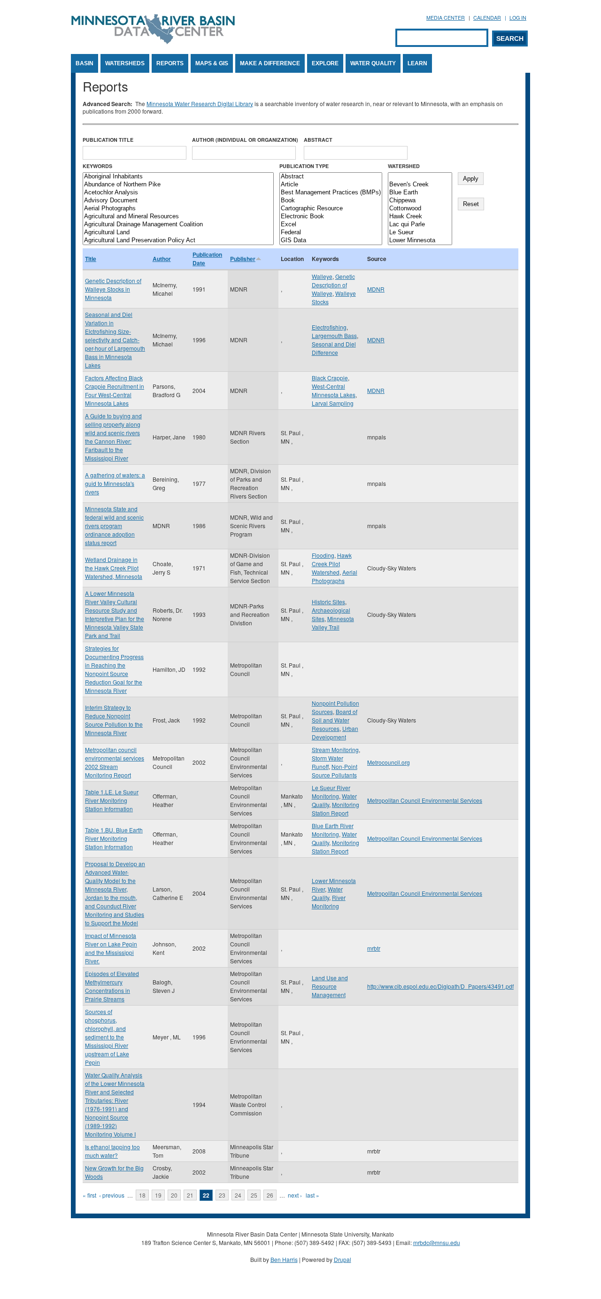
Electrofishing (329, 327)
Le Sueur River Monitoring (331, 792)
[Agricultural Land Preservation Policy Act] (178, 241)
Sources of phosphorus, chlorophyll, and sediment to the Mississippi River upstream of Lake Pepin (107, 1036)
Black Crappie (330, 378)
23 (222, 1195)
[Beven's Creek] (420, 185)
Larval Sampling (333, 403)
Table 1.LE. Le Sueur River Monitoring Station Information (112, 800)
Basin (84, 63)
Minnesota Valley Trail (333, 623)
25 (254, 1195)
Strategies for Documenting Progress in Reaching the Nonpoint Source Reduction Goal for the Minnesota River (114, 669)
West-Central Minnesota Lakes (333, 390)
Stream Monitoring (335, 749)
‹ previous (111, 1195)
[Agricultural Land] (178, 233)
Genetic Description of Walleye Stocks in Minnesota (113, 289)
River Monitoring (329, 901)
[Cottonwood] (420, 209)
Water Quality (373, 63)
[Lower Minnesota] (420, 241)
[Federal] (331, 233)
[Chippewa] (420, 201)
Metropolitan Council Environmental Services (424, 800)
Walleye (322, 276)
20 (174, 1195)
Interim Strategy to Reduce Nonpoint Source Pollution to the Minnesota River (114, 720)
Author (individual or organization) (245, 139)
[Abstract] (331, 177)
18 (142, 1195)
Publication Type (304, 165)
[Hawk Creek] (420, 217)
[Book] (331, 201)
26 (270, 1195)
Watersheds (125, 63)
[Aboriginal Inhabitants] (178, 177)
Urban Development (335, 732)
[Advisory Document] (178, 201)
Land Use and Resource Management (330, 986)
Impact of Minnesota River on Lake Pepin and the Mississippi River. (111, 948)
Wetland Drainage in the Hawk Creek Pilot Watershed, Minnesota (113, 567)
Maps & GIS (211, 63)
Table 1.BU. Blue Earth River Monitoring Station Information (114, 838)
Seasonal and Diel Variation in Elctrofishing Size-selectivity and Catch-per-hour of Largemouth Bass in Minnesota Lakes (115, 339)
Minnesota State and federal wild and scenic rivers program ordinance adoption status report (114, 525)
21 (190, 1195)
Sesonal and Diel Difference (334, 348)
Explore (325, 63)
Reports (170, 63)
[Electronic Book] (331, 217)
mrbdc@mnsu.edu (436, 1242)
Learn (417, 63)
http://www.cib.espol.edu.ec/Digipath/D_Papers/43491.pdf (440, 986)
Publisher (242, 258)
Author (162, 258)
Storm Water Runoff (327, 762)
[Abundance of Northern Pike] (178, 185)
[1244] (420, 177)
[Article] (331, 185)
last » (312, 1195)
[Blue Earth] (420, 193)
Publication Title (108, 139)
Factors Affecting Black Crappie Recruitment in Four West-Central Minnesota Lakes (114, 390)
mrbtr (373, 948)
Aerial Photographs (334, 576)
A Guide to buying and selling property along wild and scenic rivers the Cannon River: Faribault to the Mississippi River (113, 437)
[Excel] (331, 225)
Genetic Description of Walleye (333, 284)
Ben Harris (284, 1259)
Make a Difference (270, 63)
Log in (517, 17)
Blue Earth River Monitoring (333, 830)
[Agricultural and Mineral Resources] (178, 217)
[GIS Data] (331, 241)
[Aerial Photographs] (178, 209)
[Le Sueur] (420, 233)
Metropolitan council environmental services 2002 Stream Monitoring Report (114, 762)
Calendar (487, 17)
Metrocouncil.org (388, 762)
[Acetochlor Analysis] (178, 193)
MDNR (376, 289)
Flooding (323, 555)
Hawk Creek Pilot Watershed (332, 563)
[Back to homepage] (153, 42)
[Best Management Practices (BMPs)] (331, 193)
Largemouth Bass (334, 335)
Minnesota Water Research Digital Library (199, 104)
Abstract (318, 139)
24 (238, 1195)
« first (89, 1195)
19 (158, 1195)
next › (295, 1195)
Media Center (445, 17)
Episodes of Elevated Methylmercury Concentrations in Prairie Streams (112, 986)
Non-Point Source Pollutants (334, 770)
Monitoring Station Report (335, 808)
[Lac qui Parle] (420, 225)
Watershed (404, 165)
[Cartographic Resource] (331, 209)
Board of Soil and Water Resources (334, 719)
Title (90, 258)
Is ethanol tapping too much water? (112, 1151)
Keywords (97, 165)
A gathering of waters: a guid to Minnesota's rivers (115, 483)
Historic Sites (328, 602)
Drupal (342, 1259)
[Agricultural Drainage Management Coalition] (178, 225)
